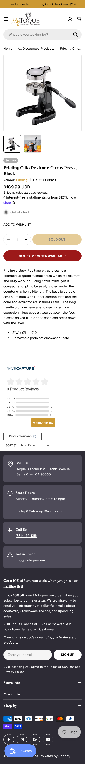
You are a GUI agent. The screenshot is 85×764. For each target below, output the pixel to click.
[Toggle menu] (6, 18)
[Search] (75, 34)
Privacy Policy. (13, 672)
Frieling (22, 180)
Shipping (9, 192)
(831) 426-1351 (26, 535)
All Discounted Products (36, 48)
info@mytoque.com (30, 560)
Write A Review (43, 422)
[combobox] (42, 34)
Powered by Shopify (55, 756)
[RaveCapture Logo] (21, 368)
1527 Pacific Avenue (53, 624)
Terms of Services (61, 667)
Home (7, 48)
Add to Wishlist (17, 224)
